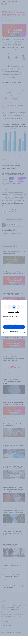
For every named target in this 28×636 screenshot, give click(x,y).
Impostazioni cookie (14, 324)
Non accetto (14, 331)
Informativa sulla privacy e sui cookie (18, 321)
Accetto (14, 327)
